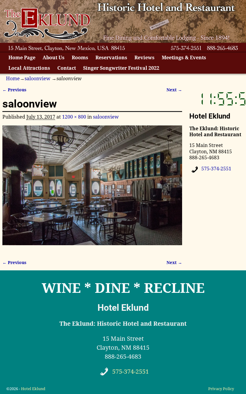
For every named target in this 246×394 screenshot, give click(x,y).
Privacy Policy (221, 389)
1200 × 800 (74, 117)
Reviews (144, 57)
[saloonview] (92, 188)
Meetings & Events (184, 57)
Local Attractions (29, 68)
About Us (53, 57)
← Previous (14, 89)
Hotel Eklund (33, 389)
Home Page (21, 57)
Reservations (111, 57)
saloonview (37, 78)
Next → (174, 89)
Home (13, 78)
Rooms (80, 57)
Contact (66, 68)
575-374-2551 (216, 169)
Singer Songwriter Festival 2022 (121, 68)
